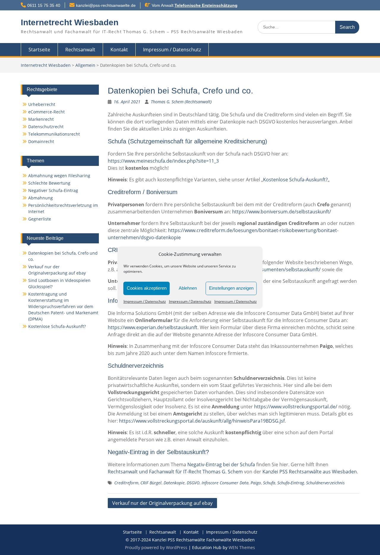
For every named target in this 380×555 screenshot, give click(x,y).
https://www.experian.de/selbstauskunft (152, 327)
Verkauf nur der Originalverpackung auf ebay (162, 503)
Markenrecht (41, 119)
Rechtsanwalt (80, 49)
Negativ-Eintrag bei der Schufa (221, 464)
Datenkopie (174, 483)
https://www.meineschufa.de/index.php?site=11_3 (163, 161)
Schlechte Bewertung (49, 183)
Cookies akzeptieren (147, 288)
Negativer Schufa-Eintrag (53, 190)
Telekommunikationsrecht (54, 134)
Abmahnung (40, 198)
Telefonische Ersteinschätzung (206, 5)
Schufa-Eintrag (290, 483)
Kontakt (119, 49)
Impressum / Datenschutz (145, 301)
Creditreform (126, 483)
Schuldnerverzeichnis (325, 483)
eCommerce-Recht (46, 112)
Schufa (269, 483)
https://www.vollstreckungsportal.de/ (295, 406)
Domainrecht (41, 141)
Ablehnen (188, 288)
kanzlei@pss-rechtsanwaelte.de (106, 5)
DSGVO (193, 483)
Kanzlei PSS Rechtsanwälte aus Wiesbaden (309, 471)
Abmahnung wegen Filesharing (59, 175)
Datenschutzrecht (46, 126)
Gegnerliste (39, 219)
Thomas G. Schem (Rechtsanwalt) (181, 101)
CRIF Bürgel (151, 483)
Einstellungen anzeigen (231, 288)
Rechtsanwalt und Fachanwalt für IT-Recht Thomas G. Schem (175, 471)
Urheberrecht (41, 104)
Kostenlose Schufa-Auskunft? (295, 179)
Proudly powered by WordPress (156, 547)
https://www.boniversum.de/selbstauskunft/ (281, 211)
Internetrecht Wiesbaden (69, 22)
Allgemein (85, 65)
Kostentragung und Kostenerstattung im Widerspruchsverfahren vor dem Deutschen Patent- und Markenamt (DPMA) (63, 306)
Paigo (256, 483)
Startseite (39, 49)
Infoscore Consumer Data (225, 483)
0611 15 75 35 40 (43, 5)
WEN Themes (242, 547)
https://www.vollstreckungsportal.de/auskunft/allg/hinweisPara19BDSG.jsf (202, 421)
